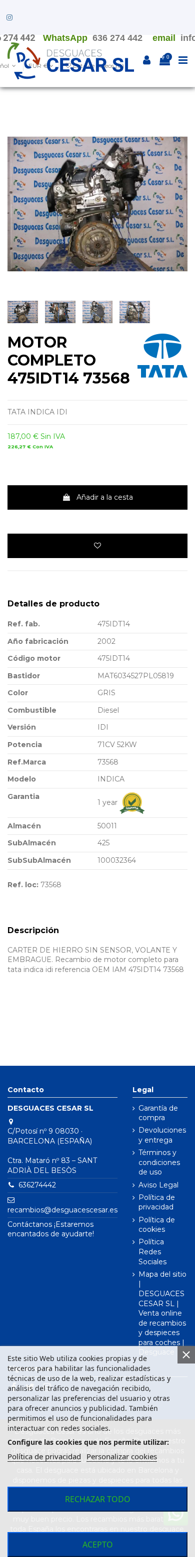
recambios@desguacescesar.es (63, 1209)
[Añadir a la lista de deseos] (98, 546)
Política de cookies (156, 1224)
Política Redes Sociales (152, 1251)
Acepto (97, 1544)
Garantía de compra (158, 1113)
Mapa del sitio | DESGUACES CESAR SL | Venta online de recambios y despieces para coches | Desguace (162, 1313)
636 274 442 (117, 38)
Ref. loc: (23, 884)
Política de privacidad (156, 1202)
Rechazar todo (97, 1499)
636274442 (37, 1184)
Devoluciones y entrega (162, 1135)
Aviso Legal (158, 1184)
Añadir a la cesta (104, 497)
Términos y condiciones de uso (159, 1162)
